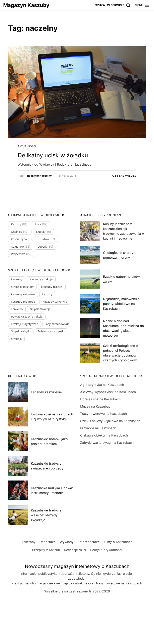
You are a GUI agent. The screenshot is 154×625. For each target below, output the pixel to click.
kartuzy (47, 294)
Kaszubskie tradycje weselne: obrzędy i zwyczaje (46, 515)
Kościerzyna (22, 239)
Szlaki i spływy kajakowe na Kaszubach (110, 421)
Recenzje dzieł (75, 550)
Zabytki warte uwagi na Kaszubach (107, 443)
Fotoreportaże (89, 542)
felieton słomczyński (51, 331)
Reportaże (48, 542)
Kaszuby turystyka (55, 301)
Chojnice (19, 231)
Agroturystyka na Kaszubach (102, 385)
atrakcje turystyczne (24, 324)
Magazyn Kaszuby (26, 5)
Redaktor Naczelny (39, 175)
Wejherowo (21, 254)
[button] (142, 5)
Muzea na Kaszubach (96, 406)
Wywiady (67, 542)
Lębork (45, 246)
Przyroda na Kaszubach (98, 428)
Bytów (48, 239)
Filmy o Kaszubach (118, 542)
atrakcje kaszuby (22, 286)
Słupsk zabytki (20, 331)
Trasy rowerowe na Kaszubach (103, 414)
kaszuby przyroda (23, 301)
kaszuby (16, 279)
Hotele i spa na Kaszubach (100, 399)
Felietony (28, 542)
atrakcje (16, 338)
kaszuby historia (52, 286)
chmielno (17, 309)
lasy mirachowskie (57, 324)
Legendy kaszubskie (46, 392)
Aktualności (27, 146)
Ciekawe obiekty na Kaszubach (104, 435)
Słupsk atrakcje (40, 309)
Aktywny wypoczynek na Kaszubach (108, 392)
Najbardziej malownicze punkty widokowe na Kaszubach (121, 303)
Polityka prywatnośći (106, 550)
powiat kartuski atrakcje (27, 316)
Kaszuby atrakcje (41, 279)
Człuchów (20, 246)
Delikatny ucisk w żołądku (53, 155)
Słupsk (43, 231)
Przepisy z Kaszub (46, 550)
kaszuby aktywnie (23, 294)
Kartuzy (19, 224)
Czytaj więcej (124, 175)
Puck (41, 224)
